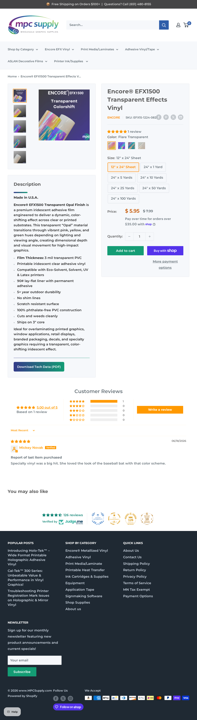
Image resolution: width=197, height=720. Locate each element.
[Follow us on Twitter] (63, 698)
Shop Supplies (77, 602)
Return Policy (134, 570)
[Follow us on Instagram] (70, 698)
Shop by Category (21, 49)
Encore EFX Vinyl (57, 49)
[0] (186, 25)
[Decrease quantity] (129, 236)
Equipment (75, 583)
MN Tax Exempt (136, 589)
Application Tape (79, 589)
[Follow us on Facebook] (55, 698)
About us (73, 609)
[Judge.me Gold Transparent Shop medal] (114, 519)
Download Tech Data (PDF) (39, 367)
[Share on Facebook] (158, 117)
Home (12, 76)
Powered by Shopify (22, 696)
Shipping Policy (136, 564)
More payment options (165, 265)
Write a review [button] (160, 409)
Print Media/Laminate (83, 564)
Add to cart (125, 251)
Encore (113, 117)
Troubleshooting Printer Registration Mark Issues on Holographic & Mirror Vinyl (28, 597)
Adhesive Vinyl (78, 557)
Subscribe (22, 672)
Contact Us (132, 557)
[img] (20, 441)
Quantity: (115, 236)
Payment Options (138, 596)
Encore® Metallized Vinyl (86, 550)
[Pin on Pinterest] (166, 117)
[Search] (164, 25)
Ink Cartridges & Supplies (87, 576)
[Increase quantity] (150, 236)
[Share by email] (180, 117)
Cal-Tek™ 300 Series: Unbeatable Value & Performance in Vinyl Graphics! (25, 577)
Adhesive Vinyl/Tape (140, 49)
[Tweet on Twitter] (173, 117)
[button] (117, 132)
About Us (131, 550)
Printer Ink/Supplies (69, 61)
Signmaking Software (83, 596)
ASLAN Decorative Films (25, 61)
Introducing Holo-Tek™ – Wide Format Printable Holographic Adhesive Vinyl (29, 557)
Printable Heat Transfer (85, 570)
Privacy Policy (135, 576)
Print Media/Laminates (97, 49)
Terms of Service (137, 583)
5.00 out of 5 (47, 407)
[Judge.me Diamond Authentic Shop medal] (98, 519)
